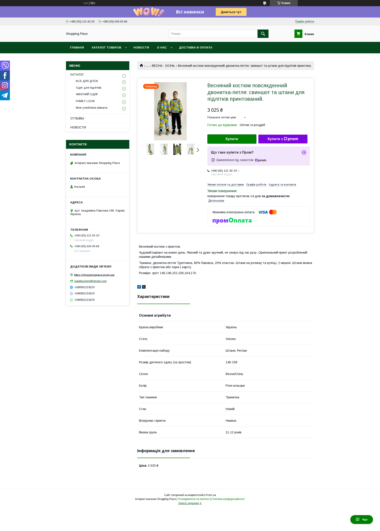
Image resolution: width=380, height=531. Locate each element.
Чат (365, 519)
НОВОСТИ (78, 127)
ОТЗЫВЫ (77, 118)
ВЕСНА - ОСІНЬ (163, 65)
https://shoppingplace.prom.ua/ (94, 274)
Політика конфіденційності (228, 499)
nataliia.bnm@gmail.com (90, 281)
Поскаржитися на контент (193, 499)
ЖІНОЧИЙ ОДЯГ (87, 94)
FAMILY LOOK (85, 101)
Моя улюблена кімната (91, 107)
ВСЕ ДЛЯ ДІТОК (87, 81)
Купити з (275, 139)
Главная (77, 47)
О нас (162, 47)
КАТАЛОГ (77, 74)
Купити (232, 139)
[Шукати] (263, 34)
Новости (141, 47)
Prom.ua (211, 495)
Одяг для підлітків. (89, 87)
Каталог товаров (106, 47)
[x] (144, 287)
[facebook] (139, 287)
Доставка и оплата (195, 47)
